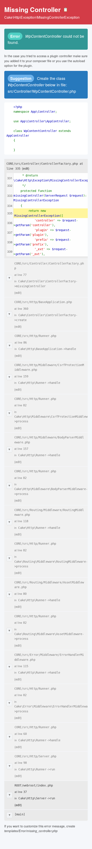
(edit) (25, 168)
